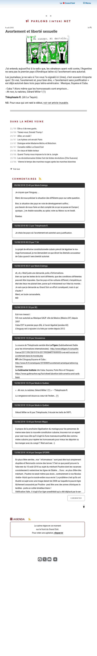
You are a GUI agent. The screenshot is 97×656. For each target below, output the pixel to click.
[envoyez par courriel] (49, 560)
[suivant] (51, 16)
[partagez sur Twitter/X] (44, 560)
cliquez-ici (58, 533)
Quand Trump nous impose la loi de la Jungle (37, 154)
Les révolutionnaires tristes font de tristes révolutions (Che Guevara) (47, 158)
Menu (88, 3)
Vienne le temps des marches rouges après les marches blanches (46, 162)
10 (89, 28)
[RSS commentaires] (40, 178)
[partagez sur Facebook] (40, 560)
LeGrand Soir (67, 3)
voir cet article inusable (55, 102)
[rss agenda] (27, 519)
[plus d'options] (55, 560)
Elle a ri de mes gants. (27, 128)
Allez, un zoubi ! (24, 136)
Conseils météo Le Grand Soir (30, 147)
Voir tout (16, 169)
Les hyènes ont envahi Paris (29, 139)
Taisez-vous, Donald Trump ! (30, 132)
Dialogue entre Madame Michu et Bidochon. (36, 143)
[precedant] (46, 16)
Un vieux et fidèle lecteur (28, 151)
